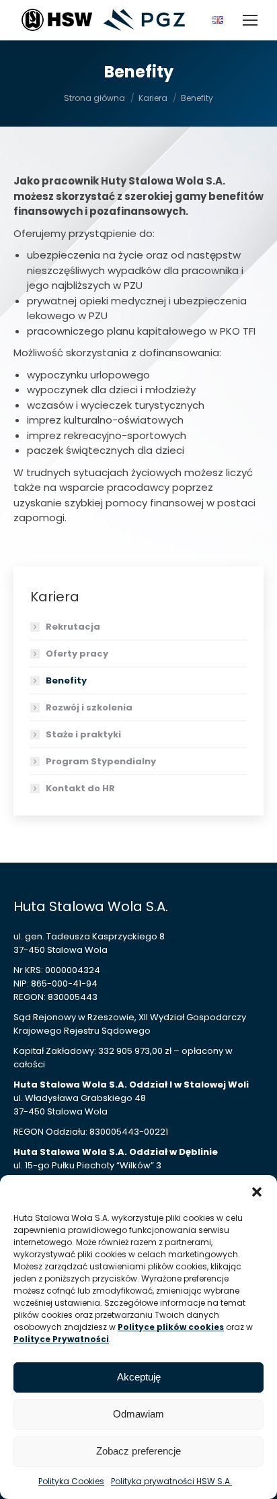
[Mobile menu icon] (250, 20)
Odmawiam (138, 1414)
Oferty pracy (77, 653)
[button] (257, 1192)
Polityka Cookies (71, 1481)
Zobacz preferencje (138, 1451)
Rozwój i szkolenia (89, 707)
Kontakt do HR (80, 788)
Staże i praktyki (83, 734)
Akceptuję (139, 1377)
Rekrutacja (73, 626)
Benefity (66, 680)
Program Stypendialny (101, 761)
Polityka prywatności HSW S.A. (171, 1481)
